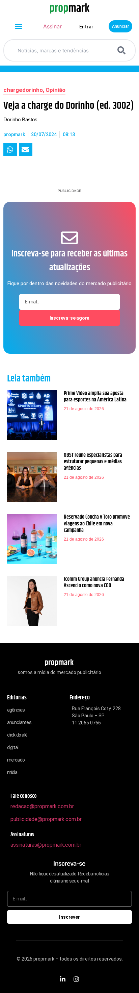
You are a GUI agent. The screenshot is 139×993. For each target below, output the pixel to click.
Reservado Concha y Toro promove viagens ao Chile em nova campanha (97, 523)
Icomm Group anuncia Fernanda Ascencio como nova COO (94, 582)
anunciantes (19, 722)
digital (12, 747)
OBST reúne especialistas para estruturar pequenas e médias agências (93, 461)
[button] (18, 26)
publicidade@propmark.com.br (46, 819)
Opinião (55, 89)
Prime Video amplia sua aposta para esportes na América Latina (95, 396)
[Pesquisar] (123, 50)
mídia (12, 772)
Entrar (86, 26)
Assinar (52, 26)
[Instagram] (76, 979)
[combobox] (61, 50)
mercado (16, 760)
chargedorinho (23, 89)
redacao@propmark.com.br (42, 806)
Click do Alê (17, 735)
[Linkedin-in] (63, 979)
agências (16, 710)
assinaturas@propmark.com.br (45, 845)
